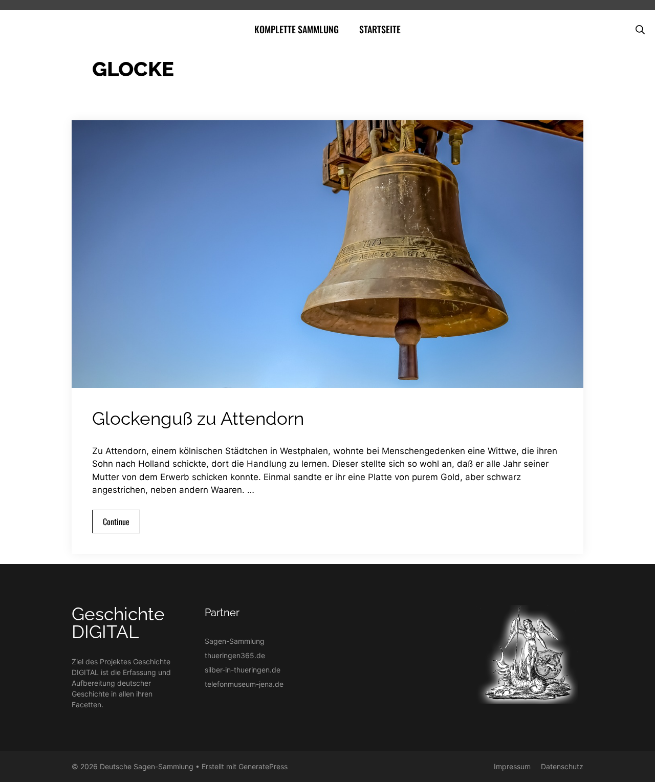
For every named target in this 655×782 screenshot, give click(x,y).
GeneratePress (263, 766)
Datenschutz (562, 766)
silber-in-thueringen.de (242, 669)
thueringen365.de (235, 655)
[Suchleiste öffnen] (640, 29)
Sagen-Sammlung (235, 641)
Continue (116, 521)
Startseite (380, 29)
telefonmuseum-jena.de (244, 684)
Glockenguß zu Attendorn (198, 418)
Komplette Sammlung (296, 29)
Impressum (512, 766)
